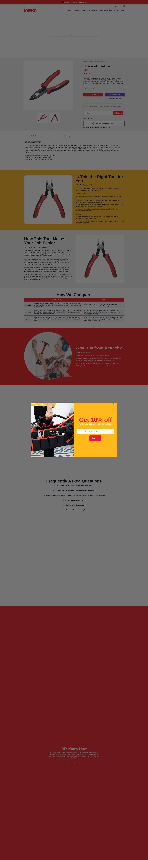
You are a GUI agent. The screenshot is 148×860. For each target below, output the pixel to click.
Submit (95, 438)
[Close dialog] (114, 404)
